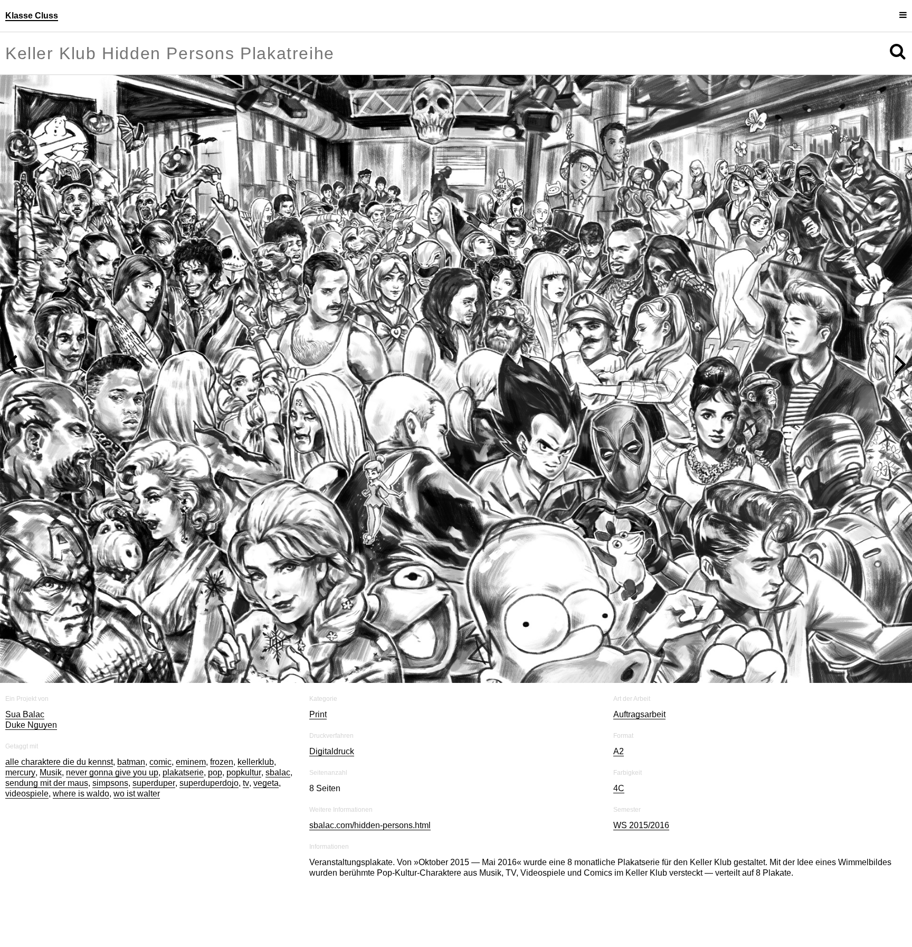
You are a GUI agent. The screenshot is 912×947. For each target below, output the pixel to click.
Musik (51, 742)
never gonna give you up (112, 742)
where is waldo (81, 763)
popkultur (243, 742)
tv (246, 752)
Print (318, 684)
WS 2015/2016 (641, 795)
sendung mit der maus (46, 752)
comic (160, 731)
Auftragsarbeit (639, 684)
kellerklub (256, 731)
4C (618, 758)
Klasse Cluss (31, 15)
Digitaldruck (331, 721)
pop (215, 742)
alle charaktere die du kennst (59, 731)
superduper (153, 752)
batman (131, 731)
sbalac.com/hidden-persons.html (370, 795)
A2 (618, 721)
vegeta (266, 752)
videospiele (27, 763)
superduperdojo (209, 752)
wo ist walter (136, 763)
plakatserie (183, 742)
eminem (191, 731)
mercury (20, 742)
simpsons (110, 752)
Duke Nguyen (31, 694)
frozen (221, 731)
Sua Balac (24, 684)
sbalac (277, 742)
